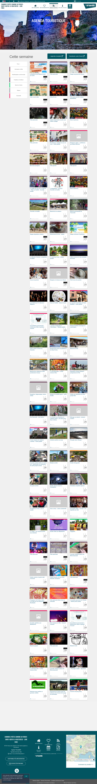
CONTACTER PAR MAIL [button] (17, 763)
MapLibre (91, 759)
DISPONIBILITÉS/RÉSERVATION (16, 759)
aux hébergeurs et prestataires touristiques (46, 782)
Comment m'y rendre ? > (85, 764)
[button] (38, 73)
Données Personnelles (45, 780)
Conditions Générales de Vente (57, 780)
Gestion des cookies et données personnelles (11, 781)
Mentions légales (36, 780)
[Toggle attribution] (94, 760)
